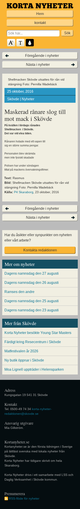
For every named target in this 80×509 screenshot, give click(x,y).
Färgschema (30, 43)
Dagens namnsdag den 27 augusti (31, 273)
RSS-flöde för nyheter (24, 498)
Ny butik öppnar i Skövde (24, 360)
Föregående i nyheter (42, 56)
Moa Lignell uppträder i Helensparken (34, 369)
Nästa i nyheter (38, 64)
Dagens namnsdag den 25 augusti (31, 301)
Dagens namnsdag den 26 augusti (31, 282)
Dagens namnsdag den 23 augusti (31, 310)
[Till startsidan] (40, 6)
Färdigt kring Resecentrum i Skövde (32, 342)
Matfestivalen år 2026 (21, 351)
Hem (40, 14)
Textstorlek (11, 43)
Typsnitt (20, 43)
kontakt (40, 23)
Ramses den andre (19, 292)
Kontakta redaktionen (40, 250)
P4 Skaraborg (23, 192)
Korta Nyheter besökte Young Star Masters (37, 333)
